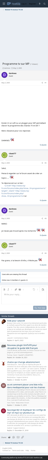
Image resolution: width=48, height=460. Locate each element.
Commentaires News (21, 338)
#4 (46, 253)
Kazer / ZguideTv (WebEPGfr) (23, 355)
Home (33, 450)
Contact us (6, 450)
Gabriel (9, 428)
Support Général (22, 377)
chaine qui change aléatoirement (23, 362)
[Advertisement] (24, 37)
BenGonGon (11, 377)
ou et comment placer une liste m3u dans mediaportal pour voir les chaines (26, 386)
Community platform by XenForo (21, 458)
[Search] (44, 4)
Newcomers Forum (22, 403)
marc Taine (11, 403)
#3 (46, 218)
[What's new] (39, 4)
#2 (46, 163)
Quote (44, 145)
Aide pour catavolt (16, 320)
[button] (4, 289)
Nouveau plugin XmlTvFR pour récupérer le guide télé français (22, 346)
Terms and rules (18, 450)
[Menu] (4, 4)
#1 (46, 83)
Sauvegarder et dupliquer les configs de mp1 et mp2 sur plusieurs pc (26, 411)
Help (27, 450)
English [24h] (7, 448)
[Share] (42, 82)
